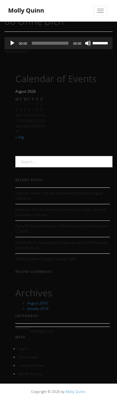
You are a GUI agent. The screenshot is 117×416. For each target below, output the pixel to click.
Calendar (22, 327)
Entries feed (28, 357)
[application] (58, 43)
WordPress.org (30, 373)
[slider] (101, 42)
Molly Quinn (75, 391)
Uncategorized (42, 331)
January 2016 (38, 308)
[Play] (12, 43)
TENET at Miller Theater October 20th (45, 259)
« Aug (19, 136)
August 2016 (37, 303)
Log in (23, 348)
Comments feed (31, 365)
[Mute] (88, 43)
